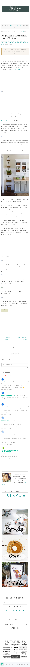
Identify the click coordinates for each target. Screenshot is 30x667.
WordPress (11, 664)
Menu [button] (16, 19)
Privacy (19, 664)
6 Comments (8, 44)
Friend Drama (19, 41)
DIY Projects (11, 41)
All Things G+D (16, 69)
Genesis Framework (24, 664)
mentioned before (6, 120)
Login (26, 359)
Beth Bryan (15, 8)
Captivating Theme (13, 664)
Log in (15, 664)
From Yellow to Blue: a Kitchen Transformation (10, 451)
